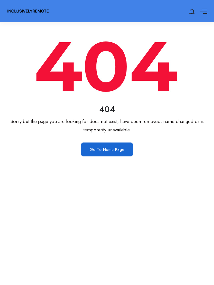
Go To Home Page (107, 149)
